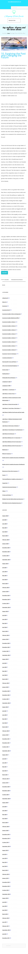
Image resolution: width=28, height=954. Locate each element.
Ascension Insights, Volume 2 (9, 326)
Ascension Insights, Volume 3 (9, 330)
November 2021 (5, 742)
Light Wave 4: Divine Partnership (9, 404)
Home (8, 33)
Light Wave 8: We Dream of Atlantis (10, 425)
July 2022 (4, 711)
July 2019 (4, 854)
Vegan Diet (4, 483)
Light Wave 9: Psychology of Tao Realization (12, 429)
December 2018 (5, 882)
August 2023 (5, 659)
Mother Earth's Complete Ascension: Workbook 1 (13, 457)
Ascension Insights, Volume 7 (9, 345)
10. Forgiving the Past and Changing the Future (13, 55)
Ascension (4, 306)
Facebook (11, 4)
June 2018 (4, 906)
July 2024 (4, 615)
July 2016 (4, 934)
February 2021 (5, 778)
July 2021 (4, 758)
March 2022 (4, 727)
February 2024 (5, 635)
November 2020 (5, 790)
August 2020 (5, 802)
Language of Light (6, 381)
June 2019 (4, 858)
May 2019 (4, 862)
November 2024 (5, 599)
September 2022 (6, 703)
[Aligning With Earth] (14, 13)
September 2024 (6, 607)
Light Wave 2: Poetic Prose (8, 393)
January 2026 (5, 543)
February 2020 (5, 826)
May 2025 (4, 575)
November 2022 (5, 695)
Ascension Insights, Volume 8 (9, 349)
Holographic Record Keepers (17, 279)
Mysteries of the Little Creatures (10, 471)
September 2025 (6, 559)
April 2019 (4, 866)
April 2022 (4, 723)
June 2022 (4, 715)
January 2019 (5, 878)
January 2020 (5, 830)
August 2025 (5, 563)
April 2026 (4, 531)
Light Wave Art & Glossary (8, 433)
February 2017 (5, 926)
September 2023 (6, 655)
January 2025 (5, 591)
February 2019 (5, 874)
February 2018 (5, 918)
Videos (3, 491)
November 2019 (5, 838)
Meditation (4, 449)
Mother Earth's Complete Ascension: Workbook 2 (13, 464)
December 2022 (5, 691)
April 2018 (4, 910)
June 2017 (4, 922)
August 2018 (5, 898)
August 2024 (5, 611)
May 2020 (4, 814)
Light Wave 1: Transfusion (8, 389)
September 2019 (6, 846)
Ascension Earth (6, 310)
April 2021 (4, 770)
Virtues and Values (6, 495)
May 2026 (4, 527)
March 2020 (4, 822)
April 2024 (4, 627)
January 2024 (5, 639)
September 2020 (6, 798)
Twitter (14, 4)
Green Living (5, 369)
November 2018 (5, 886)
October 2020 (5, 794)
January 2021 (5, 782)
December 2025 (5, 547)
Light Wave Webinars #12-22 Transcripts (11, 441)
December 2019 (5, 834)
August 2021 (5, 754)
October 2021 (5, 746)
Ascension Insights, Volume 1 (9, 322)
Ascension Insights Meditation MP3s (10, 318)
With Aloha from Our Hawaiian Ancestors (11, 503)
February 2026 (5, 539)
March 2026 (4, 535)
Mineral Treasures (6, 453)
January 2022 (5, 735)
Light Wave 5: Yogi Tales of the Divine (11, 408)
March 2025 (4, 583)
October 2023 (5, 651)
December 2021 (5, 738)
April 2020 (4, 818)
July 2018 (4, 902)
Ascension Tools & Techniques (9, 353)
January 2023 (5, 687)
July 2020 (4, 806)
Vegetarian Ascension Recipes (9, 487)
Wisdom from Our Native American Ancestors (12, 499)
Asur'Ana (7, 279)
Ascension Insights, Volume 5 (9, 337)
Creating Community (7, 357)
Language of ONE (6, 385)
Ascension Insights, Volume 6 (9, 341)
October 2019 (5, 842)
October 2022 (5, 699)
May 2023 (4, 671)
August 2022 (5, 707)
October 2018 (5, 890)
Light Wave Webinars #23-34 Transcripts (11, 445)
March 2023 (4, 679)
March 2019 (4, 870)
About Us (4, 302)
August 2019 (5, 850)
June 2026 (4, 523)
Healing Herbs (5, 373)
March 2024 (4, 631)
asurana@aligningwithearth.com (14, 1)
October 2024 (5, 603)
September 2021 (6, 750)
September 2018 (6, 894)
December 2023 (5, 643)
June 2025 (4, 571)
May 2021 (4, 766)
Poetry (3, 475)
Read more (4, 272)
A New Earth (5, 298)
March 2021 (4, 774)
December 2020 (5, 786)
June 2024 (4, 619)
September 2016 (6, 930)
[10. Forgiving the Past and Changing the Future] (14, 43)
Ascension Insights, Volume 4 (9, 334)
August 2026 (5, 515)
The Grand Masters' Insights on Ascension (12, 479)
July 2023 (4, 663)
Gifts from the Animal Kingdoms (9, 365)
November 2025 (5, 551)
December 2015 (5, 938)
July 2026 (4, 519)
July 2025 (4, 567)
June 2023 (4, 667)
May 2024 (4, 623)
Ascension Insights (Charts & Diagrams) (11, 314)
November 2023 (5, 647)
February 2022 (5, 731)
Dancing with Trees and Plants (9, 361)
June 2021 (4, 762)
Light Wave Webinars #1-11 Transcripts (11, 437)
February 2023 (5, 683)
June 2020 (4, 810)
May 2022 (4, 719)
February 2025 (5, 587)
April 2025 (4, 579)
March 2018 (4, 914)
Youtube (16, 4)
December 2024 (5, 595)
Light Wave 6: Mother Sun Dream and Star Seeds (13, 412)
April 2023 (4, 675)
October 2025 (5, 555)
